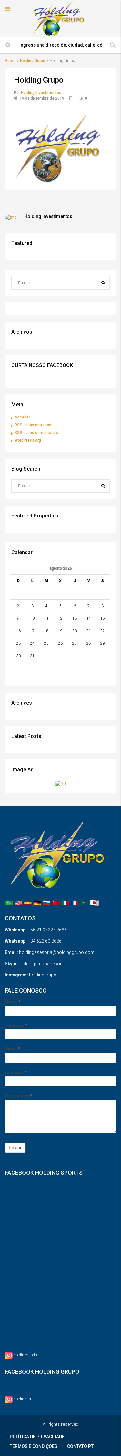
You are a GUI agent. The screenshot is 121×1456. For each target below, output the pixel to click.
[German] (37, 903)
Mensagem (18, 1095)
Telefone (16, 1025)
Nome (12, 1001)
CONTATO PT (80, 1446)
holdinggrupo (25, 1399)
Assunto (15, 1072)
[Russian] (46, 903)
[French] (74, 903)
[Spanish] (28, 903)
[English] (18, 903)
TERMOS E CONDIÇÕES (33, 1446)
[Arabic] (84, 903)
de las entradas (33, 425)
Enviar (15, 1147)
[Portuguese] (9, 903)
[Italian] (65, 903)
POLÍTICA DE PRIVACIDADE (37, 1436)
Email (12, 1048)
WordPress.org (28, 440)
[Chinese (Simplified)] (56, 903)
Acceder (22, 417)
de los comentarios (36, 432)
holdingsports (25, 1355)
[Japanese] (94, 903)
